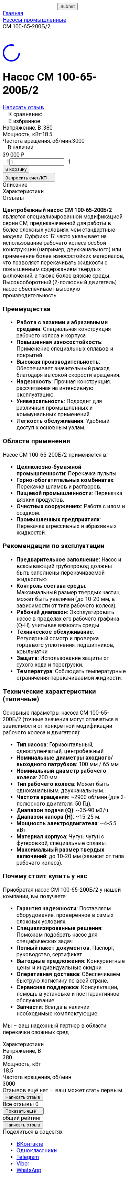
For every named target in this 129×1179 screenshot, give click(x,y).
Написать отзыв (23, 107)
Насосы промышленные (34, 20)
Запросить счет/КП (26, 177)
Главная (13, 13)
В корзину (16, 169)
